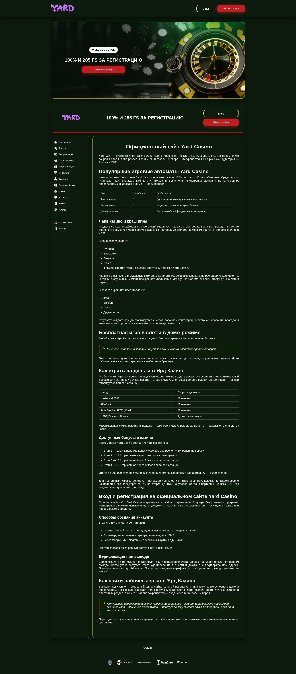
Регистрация (231, 8)
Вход (206, 9)
